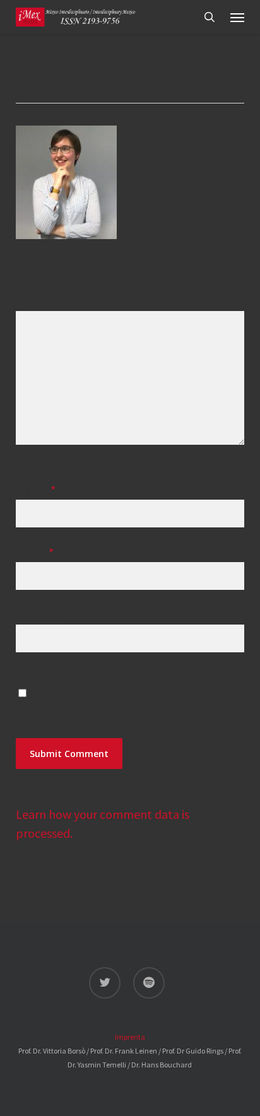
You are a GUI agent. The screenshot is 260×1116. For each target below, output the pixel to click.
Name (36, 490)
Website (37, 615)
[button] (237, 17)
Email (35, 552)
